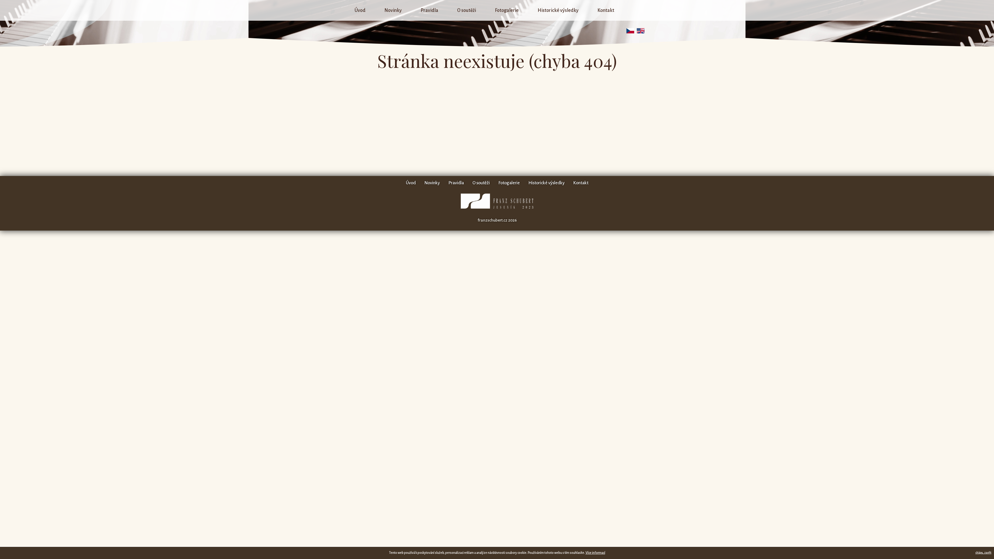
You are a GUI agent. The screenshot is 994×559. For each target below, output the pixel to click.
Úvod (360, 10)
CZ (630, 30)
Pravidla (429, 10)
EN (641, 30)
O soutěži (466, 10)
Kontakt (605, 10)
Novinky (393, 10)
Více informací (595, 553)
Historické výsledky (558, 10)
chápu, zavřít (983, 552)
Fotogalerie (507, 10)
